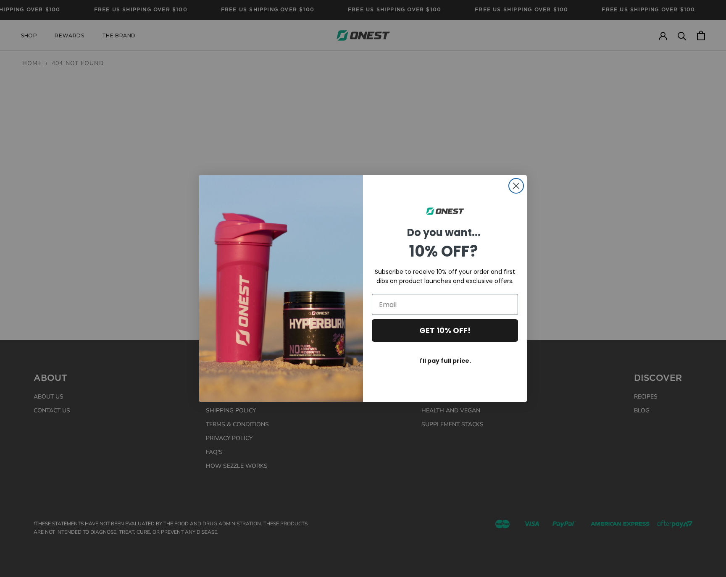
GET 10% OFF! (445, 330)
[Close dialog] (516, 185)
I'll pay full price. (445, 361)
